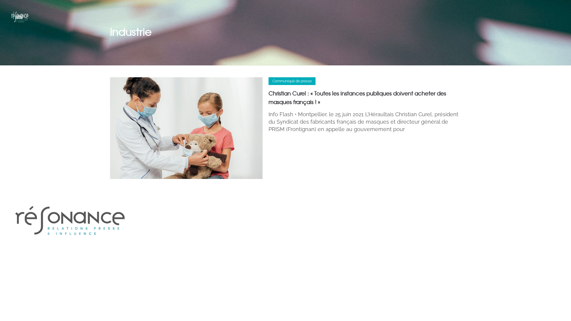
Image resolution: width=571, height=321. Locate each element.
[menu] (20, 17)
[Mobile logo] (70, 248)
